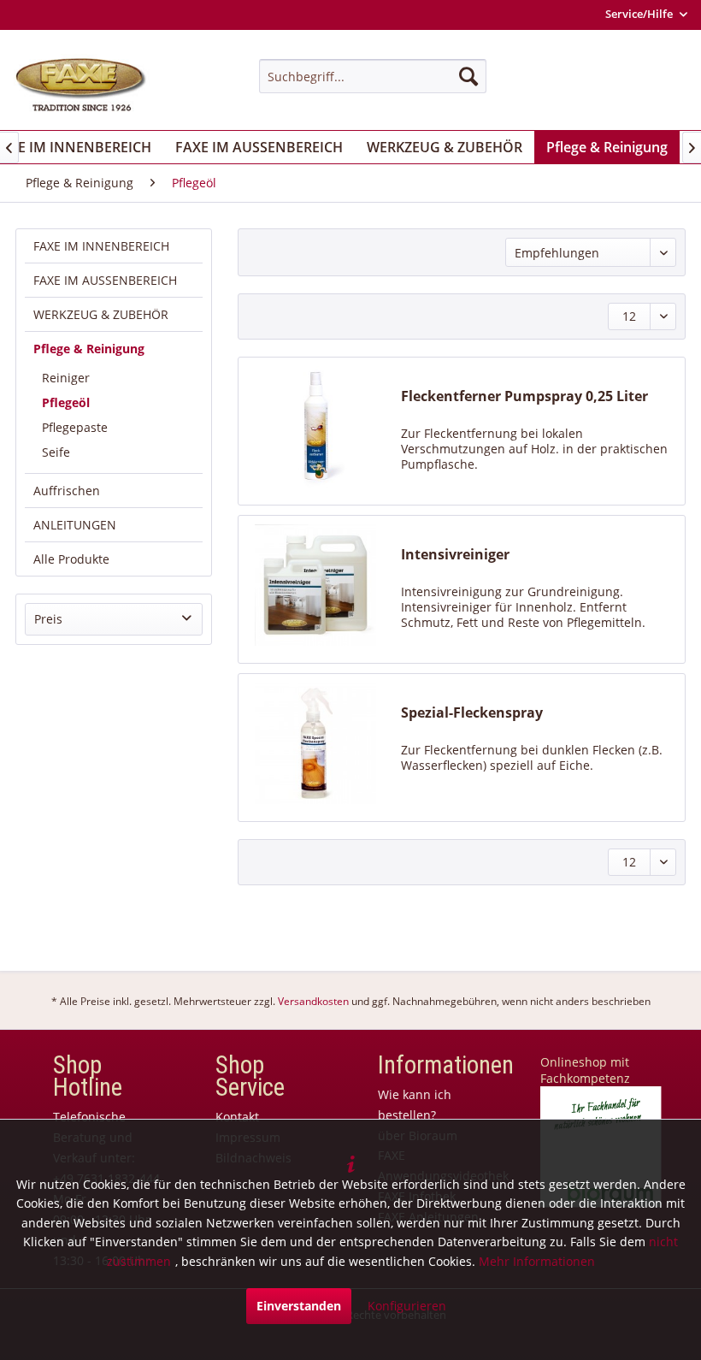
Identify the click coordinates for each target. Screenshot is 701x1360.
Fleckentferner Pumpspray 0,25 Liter (524, 396)
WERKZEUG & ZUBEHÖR (100, 314)
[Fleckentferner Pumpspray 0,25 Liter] (315, 427)
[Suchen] (468, 76)
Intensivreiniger (455, 555)
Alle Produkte (71, 559)
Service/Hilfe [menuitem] (640, 13)
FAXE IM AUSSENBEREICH (105, 280)
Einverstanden (298, 1306)
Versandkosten (313, 1001)
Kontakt (237, 1117)
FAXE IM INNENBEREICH (101, 246)
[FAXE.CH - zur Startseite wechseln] (80, 85)
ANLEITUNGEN (74, 525)
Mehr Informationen (537, 1261)
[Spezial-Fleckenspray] (315, 743)
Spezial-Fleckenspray (472, 713)
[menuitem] (373, 76)
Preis (48, 619)
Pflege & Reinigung (88, 348)
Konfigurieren (407, 1306)
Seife (56, 452)
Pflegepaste (75, 427)
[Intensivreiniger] (315, 585)
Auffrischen (66, 490)
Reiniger (66, 378)
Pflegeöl (66, 402)
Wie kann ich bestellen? (414, 1104)
